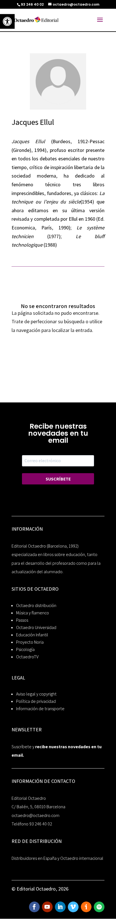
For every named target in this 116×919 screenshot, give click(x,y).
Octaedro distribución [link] (36, 605)
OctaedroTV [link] (27, 657)
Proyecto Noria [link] (30, 642)
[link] (7, 21)
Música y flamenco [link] (32, 613)
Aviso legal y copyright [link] (36, 694)
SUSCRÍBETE (58, 479)
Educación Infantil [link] (32, 635)
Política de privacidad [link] (36, 701)
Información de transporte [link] (40, 709)
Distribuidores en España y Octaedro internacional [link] (57, 858)
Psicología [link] (25, 649)
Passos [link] (22, 620)
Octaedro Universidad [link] (36, 627)
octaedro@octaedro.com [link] (35, 815)
